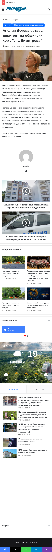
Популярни (13, 389)
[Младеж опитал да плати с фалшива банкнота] (10, 442)
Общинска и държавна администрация (28, 25)
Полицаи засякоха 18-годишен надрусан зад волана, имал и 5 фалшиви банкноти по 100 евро (32, 414)
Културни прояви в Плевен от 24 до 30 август (10, 273)
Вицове (5, 525)
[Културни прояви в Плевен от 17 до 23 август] (13, 293)
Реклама (25, 542)
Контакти (33, 542)
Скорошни (39, 389)
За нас (17, 542)
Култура (15, 20)
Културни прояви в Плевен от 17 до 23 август (10, 305)
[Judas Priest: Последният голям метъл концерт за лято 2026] (38, 293)
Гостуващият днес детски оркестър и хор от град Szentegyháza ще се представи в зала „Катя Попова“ (38, 276)
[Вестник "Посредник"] (16, 9)
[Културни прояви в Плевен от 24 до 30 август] (13, 262)
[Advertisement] (26, 491)
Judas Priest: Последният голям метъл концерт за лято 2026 (38, 305)
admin (7, 46)
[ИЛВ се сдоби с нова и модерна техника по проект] (10, 453)
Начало (7, 20)
